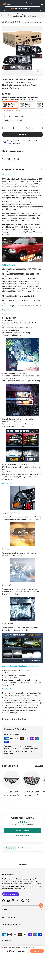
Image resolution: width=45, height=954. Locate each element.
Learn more (16, 143)
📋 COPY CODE (17, 120)
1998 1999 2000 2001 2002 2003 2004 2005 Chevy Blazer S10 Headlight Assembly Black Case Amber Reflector (22, 22)
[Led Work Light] (32, 780)
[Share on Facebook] (13, 159)
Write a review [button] (22, 830)
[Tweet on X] (9, 159)
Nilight (9, 940)
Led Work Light (31, 791)
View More (39, 766)
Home (4, 21)
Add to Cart (22, 951)
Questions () (23, 848)
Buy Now (37, 951)
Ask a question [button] (22, 836)
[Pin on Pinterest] (18, 159)
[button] (36, 3)
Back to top (22, 865)
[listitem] (10, 105)
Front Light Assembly (14, 21)
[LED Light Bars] (11, 780)
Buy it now (22, 134)
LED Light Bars (11, 791)
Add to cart (30, 128)
